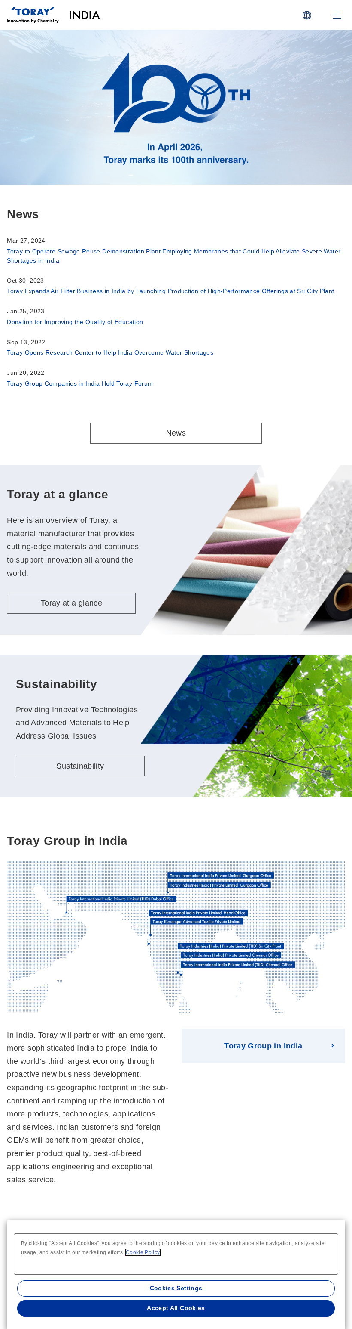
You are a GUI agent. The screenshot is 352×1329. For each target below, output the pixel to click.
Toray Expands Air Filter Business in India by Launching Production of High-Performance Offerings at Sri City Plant (170, 290)
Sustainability (80, 766)
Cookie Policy (143, 1252)
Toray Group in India (263, 1046)
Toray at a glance (74, 125)
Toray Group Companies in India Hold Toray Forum (80, 383)
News (176, 433)
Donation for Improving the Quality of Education (75, 321)
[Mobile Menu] (337, 15)
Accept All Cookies (176, 1307)
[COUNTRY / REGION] (307, 15)
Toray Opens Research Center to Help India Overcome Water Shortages (110, 352)
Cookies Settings (176, 1288)
